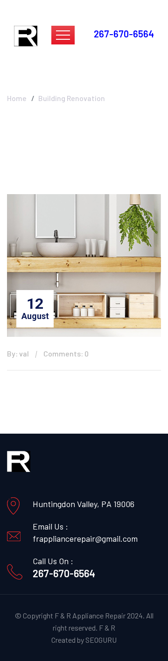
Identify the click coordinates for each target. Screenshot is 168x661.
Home (17, 98)
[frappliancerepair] (25, 35)
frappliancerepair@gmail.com (85, 538)
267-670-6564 (64, 573)
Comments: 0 (66, 353)
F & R (107, 627)
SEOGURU (101, 639)
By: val (18, 353)
